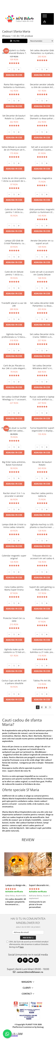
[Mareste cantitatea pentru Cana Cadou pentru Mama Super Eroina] (19, 603)
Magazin (27, 981)
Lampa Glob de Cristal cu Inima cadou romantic (14, 526)
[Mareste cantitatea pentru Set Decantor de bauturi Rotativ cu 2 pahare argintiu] (19, 132)
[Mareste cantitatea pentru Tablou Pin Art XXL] (47, 694)
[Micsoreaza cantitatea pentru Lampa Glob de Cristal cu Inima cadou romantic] (9, 540)
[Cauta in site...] (44, 27)
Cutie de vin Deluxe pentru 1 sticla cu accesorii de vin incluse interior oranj (14, 210)
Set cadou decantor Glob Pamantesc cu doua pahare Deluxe (42, 304)
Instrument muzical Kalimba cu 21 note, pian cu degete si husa (42, 650)
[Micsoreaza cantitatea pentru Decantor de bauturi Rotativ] (37, 478)
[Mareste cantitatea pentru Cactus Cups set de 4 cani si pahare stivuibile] (19, 694)
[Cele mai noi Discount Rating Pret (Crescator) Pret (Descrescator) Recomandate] (40, 41)
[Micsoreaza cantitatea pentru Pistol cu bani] (37, 634)
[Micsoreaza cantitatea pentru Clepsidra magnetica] (37, 194)
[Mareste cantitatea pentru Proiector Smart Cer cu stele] (19, 634)
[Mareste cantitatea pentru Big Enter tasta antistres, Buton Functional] (19, 478)
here (22, 947)
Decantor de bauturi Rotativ (42, 463)
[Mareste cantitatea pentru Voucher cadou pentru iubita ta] (47, 509)
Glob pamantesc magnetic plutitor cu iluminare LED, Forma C (42, 210)
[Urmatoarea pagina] (50, 707)
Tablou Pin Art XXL (42, 680)
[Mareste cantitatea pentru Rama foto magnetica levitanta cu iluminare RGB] (19, 101)
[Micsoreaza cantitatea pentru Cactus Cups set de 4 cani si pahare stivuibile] (9, 694)
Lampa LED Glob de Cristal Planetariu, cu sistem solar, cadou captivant (14, 242)
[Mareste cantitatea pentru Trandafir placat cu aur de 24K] (19, 319)
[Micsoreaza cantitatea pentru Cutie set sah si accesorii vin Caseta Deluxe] (37, 288)
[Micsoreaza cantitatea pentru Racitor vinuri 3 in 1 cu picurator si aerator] (9, 509)
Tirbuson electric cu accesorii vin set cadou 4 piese (42, 557)
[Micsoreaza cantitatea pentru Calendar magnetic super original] (9, 572)
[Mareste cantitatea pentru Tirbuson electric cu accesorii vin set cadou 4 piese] (47, 572)
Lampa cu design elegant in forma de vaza (26, 885)
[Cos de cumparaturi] (44, 22)
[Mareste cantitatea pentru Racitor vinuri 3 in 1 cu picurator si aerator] (19, 509)
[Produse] (45, 17)
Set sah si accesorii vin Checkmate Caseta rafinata (42, 148)
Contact (27, 993)
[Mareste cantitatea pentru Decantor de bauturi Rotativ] (47, 478)
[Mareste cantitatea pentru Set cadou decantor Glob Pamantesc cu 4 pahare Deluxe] (47, 69)
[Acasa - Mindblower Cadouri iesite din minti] (19, 19)
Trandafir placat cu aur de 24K (14, 304)
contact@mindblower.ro (29, 972)
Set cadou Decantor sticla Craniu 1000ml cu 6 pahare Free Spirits (42, 335)
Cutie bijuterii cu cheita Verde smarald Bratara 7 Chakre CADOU (14, 51)
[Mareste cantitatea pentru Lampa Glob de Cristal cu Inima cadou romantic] (19, 540)
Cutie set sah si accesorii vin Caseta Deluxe (42, 273)
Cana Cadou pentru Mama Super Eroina (14, 588)
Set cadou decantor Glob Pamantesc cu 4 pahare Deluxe (42, 51)
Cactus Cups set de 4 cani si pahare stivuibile (14, 682)
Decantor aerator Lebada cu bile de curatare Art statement (42, 86)
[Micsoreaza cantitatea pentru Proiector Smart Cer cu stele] (9, 634)
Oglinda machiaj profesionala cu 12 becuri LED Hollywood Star (14, 335)
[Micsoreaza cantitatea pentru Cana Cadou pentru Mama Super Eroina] (9, 603)
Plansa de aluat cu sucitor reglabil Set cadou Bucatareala (14, 429)
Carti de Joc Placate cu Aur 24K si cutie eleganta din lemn (14, 367)
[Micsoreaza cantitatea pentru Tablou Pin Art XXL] (37, 694)
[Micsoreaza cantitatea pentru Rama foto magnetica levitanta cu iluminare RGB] (9, 101)
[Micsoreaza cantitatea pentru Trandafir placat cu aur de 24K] (9, 319)
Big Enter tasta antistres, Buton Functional (14, 463)
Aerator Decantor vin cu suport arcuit (42, 242)
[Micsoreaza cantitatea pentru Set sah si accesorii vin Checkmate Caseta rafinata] (37, 163)
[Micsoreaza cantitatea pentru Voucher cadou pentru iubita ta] (37, 509)
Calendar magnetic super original (14, 557)
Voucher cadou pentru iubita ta (42, 494)
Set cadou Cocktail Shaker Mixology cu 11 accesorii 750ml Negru (14, 398)
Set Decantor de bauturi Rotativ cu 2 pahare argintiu (14, 117)
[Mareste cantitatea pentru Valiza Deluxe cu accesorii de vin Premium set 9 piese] (19, 163)
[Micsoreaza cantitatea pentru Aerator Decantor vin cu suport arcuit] (37, 257)
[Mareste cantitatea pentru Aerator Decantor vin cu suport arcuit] (47, 257)
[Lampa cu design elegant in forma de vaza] (16, 864)
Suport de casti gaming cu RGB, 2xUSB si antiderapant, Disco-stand (42, 588)
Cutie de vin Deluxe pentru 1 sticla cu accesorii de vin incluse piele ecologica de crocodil (14, 273)
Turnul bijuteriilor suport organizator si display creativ (42, 429)
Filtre (16, 40)
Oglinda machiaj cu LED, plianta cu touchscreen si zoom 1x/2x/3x (42, 526)
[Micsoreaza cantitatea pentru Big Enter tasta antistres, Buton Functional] (9, 478)
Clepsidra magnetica (42, 178)
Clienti (27, 987)
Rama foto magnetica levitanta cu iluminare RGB (14, 86)
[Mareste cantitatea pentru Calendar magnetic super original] (19, 572)
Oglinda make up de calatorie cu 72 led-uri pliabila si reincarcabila (14, 650)
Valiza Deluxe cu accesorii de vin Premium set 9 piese (14, 148)
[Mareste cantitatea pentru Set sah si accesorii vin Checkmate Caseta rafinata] (47, 163)
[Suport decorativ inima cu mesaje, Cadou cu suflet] (40, 864)
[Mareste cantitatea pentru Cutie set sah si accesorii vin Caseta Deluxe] (47, 288)
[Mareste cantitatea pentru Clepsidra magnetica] (47, 194)
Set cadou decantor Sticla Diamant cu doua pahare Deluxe (42, 117)
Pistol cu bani (42, 618)
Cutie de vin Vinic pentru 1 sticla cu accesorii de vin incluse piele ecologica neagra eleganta (14, 179)
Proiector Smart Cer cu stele (14, 619)
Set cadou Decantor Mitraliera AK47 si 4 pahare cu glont (42, 367)
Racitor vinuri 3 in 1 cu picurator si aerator (14, 494)
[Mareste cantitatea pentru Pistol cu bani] (47, 634)
